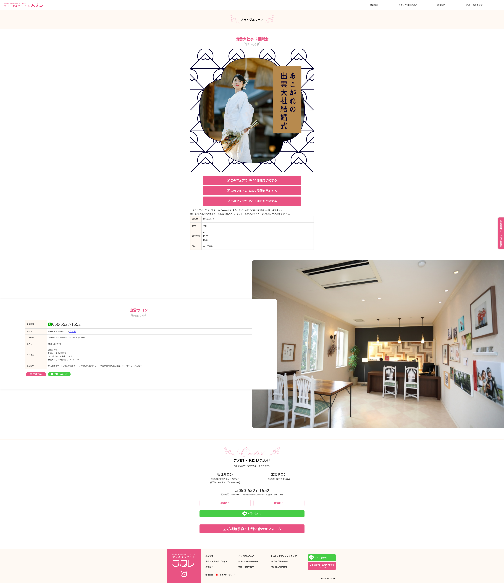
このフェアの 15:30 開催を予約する (253, 201)
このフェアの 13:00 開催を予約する (253, 190)
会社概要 (209, 574)
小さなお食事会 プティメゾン (218, 561)
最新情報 (374, 5)
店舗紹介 (441, 5)
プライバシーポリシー (227, 574)
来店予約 (37, 374)
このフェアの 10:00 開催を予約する (253, 180)
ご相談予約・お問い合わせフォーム (254, 528)
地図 (73, 331)
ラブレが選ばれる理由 (248, 561)
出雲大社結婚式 (280, 567)
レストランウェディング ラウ (284, 556)
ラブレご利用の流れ (407, 5)
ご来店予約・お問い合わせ (501, 234)
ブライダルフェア (246, 556)
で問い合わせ (61, 374)
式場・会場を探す (474, 5)
